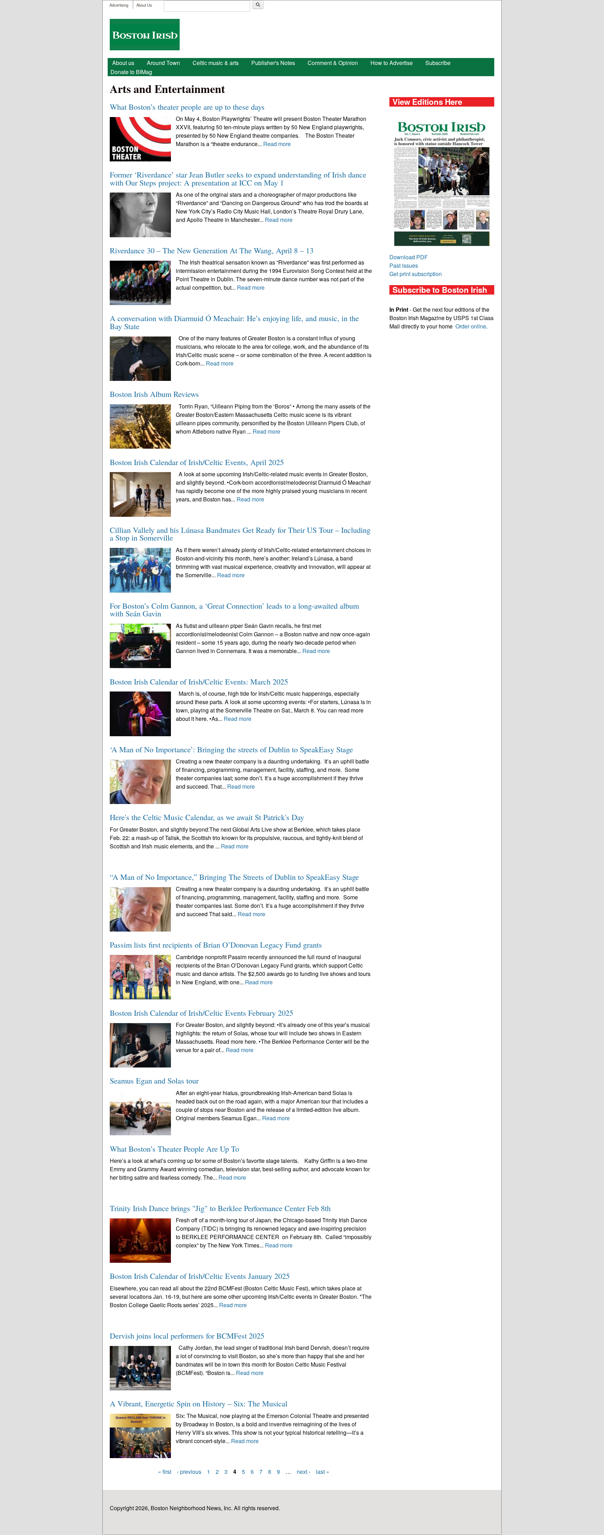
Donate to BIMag (131, 72)
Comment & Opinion (333, 63)
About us (123, 63)
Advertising (118, 5)
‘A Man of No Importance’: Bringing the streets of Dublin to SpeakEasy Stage (231, 749)
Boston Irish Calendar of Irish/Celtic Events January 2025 (200, 1275)
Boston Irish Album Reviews (154, 394)
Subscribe (438, 63)
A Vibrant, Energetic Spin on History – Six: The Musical (198, 1403)
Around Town (163, 63)
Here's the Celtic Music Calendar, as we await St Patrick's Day (207, 817)
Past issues (403, 265)
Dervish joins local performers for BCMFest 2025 (187, 1335)
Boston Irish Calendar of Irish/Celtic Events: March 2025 (199, 681)
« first (164, 1472)
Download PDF (408, 257)
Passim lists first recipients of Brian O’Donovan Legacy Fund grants (216, 944)
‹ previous (189, 1472)
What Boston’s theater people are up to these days (187, 106)
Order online (470, 326)
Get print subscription (415, 274)
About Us (144, 5)
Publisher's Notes (273, 63)
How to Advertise (392, 63)
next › (303, 1472)
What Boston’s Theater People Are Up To (174, 1148)
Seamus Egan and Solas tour (154, 1080)
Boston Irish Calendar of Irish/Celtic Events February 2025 (201, 1012)
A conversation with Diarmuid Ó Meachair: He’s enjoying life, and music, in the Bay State (234, 322)
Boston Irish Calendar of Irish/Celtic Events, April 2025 (197, 462)
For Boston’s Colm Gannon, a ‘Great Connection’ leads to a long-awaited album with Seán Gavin (234, 609)
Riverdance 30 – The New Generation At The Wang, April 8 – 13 (212, 250)
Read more (277, 144)
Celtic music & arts (216, 63)
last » (322, 1472)
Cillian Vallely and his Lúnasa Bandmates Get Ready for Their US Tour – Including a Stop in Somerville (240, 533)
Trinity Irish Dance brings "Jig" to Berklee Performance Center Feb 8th (220, 1208)
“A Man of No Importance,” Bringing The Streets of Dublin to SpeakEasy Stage (234, 876)
